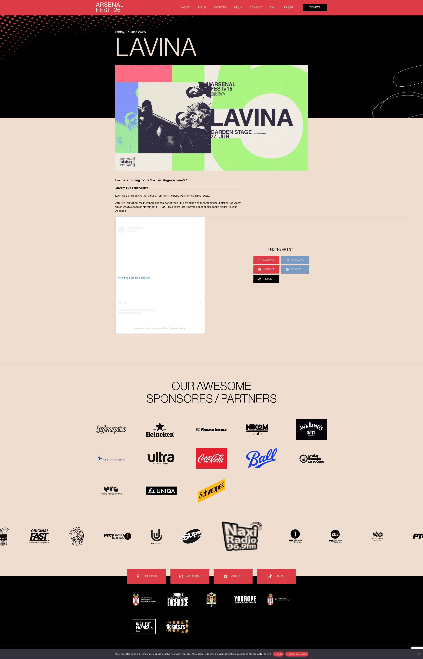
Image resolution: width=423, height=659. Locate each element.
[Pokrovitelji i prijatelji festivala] (144, 600)
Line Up (201, 7)
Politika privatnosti (297, 654)
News (238, 7)
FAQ (272, 7)
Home (185, 7)
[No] (419, 654)
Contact (256, 7)
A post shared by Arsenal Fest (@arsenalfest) (160, 328)
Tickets (314, 7)
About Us (220, 7)
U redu (278, 654)
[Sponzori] (111, 430)
